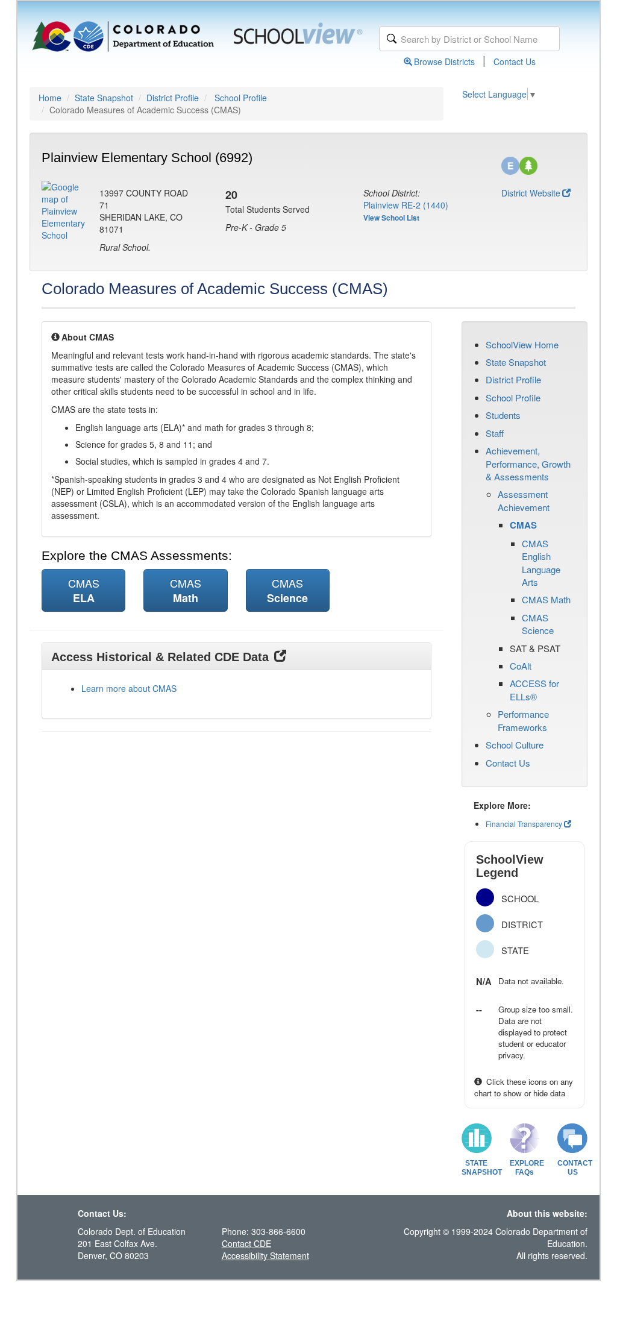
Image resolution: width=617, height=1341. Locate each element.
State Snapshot (104, 98)
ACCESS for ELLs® (534, 689)
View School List (391, 217)
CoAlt (520, 665)
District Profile (172, 98)
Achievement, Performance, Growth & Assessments (528, 463)
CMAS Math (546, 599)
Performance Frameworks (523, 720)
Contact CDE (246, 1243)
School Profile (241, 98)
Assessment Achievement (524, 500)
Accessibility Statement (265, 1255)
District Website (530, 193)
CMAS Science (538, 623)
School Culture (514, 744)
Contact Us (514, 61)
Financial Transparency (524, 823)
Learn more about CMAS (129, 688)
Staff (495, 433)
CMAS (523, 525)
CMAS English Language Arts (541, 562)
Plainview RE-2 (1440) (405, 205)
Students (503, 415)
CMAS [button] (83, 590)
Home (50, 98)
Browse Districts (444, 61)
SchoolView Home (522, 344)
